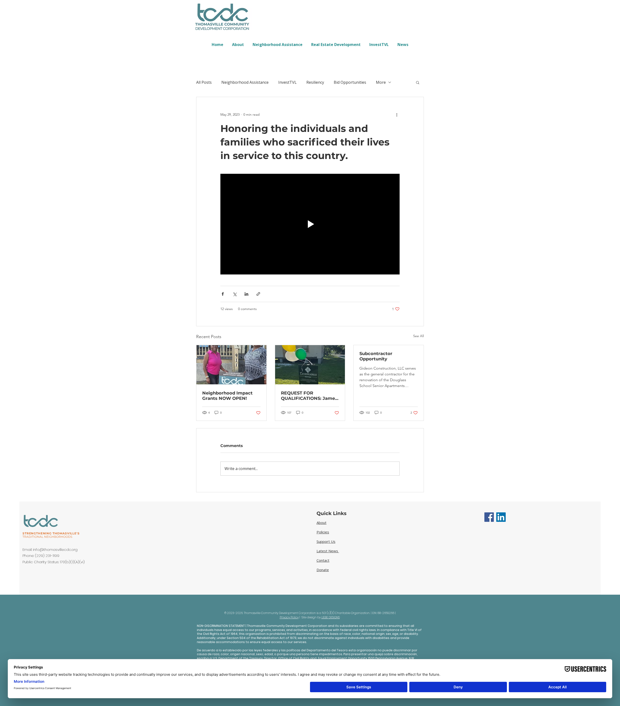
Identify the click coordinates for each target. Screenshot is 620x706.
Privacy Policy (289, 617)
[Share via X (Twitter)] (234, 294)
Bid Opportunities (350, 82)
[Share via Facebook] (222, 294)
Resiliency (315, 82)
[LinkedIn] (501, 517)
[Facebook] (489, 517)
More (381, 82)
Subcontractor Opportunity (375, 356)
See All (418, 336)
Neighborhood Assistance (245, 82)
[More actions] (397, 114)
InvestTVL (287, 82)
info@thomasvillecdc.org (55, 549)
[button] (417, 82)
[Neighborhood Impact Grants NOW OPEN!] (231, 364)
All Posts (204, 82)
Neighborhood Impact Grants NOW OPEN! (227, 395)
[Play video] (310, 224)
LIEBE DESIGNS (330, 617)
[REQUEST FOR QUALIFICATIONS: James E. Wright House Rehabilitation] (310, 364)
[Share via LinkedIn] (246, 294)
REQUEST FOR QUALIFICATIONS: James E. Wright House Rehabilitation (309, 395)
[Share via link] (258, 294)
